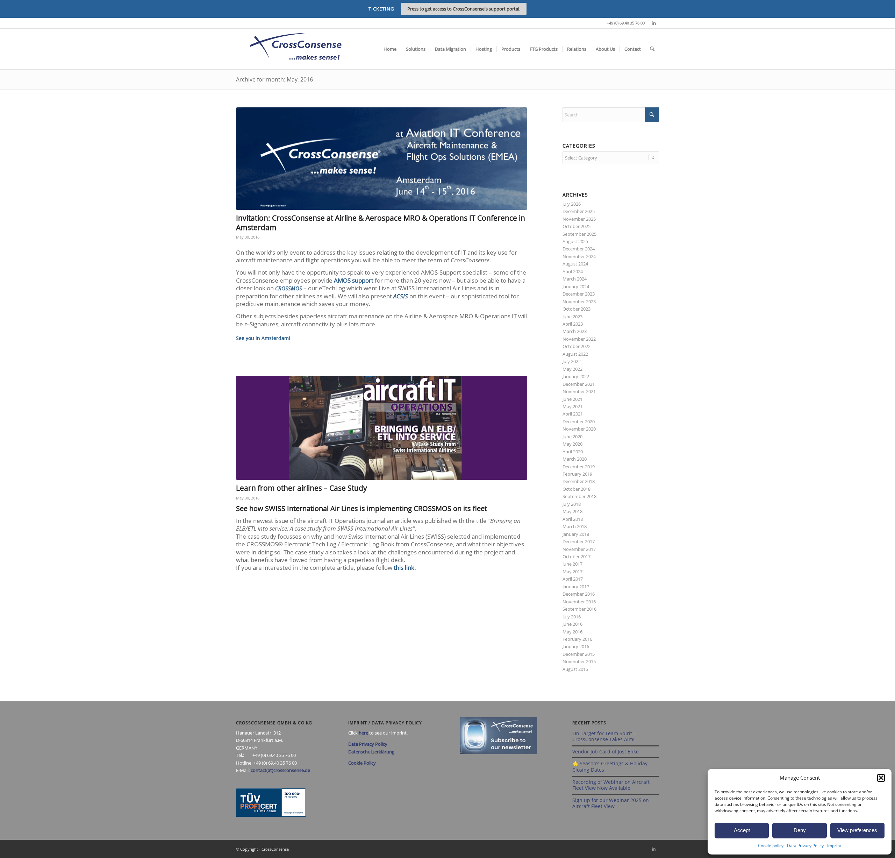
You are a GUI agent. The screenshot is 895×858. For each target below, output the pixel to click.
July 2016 (572, 617)
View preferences (857, 830)
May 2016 (572, 632)
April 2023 (573, 324)
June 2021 (572, 399)
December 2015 (579, 654)
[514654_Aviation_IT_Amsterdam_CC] (381, 158)
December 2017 (579, 541)
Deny (800, 830)
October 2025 (576, 226)
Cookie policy (770, 846)
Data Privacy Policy (805, 846)
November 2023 (579, 301)
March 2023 (575, 331)
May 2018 (572, 511)
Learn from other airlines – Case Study (301, 488)
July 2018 (572, 504)
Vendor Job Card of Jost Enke (605, 751)
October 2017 (576, 556)
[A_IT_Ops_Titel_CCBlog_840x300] (381, 428)
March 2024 (575, 279)
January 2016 (576, 646)
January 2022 (576, 376)
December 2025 (579, 211)
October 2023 (576, 309)
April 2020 (573, 451)
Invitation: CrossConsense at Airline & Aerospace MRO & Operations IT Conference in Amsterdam (380, 222)
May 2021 (572, 406)
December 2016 (579, 594)
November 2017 (579, 549)
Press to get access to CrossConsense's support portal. (463, 9)
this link (404, 567)
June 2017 (572, 564)
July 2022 (572, 361)
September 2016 (579, 609)
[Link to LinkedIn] (654, 23)
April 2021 (573, 414)
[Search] (652, 49)
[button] (881, 777)
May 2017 (572, 571)
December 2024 (579, 249)
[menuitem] (390, 49)
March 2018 (575, 526)
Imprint (834, 846)
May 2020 (572, 444)
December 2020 (579, 421)
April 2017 (573, 579)
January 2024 (576, 286)
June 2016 (572, 624)
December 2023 (579, 294)
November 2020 (579, 429)
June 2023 (572, 316)
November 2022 (579, 339)
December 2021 (579, 384)
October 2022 (576, 346)
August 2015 (575, 669)
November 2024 (579, 256)
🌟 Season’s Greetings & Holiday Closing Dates (609, 766)
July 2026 (572, 204)
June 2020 (572, 436)
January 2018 (576, 534)
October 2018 (576, 489)
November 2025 (579, 219)
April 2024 (573, 271)
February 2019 (577, 474)
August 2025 (575, 241)
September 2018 (579, 496)
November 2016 (579, 601)
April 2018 (573, 519)
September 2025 (579, 234)
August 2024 (575, 264)
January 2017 (576, 586)
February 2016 (577, 639)
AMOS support (353, 280)
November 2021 (579, 391)
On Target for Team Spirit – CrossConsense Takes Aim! (604, 736)
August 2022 (575, 354)
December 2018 (579, 481)
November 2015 (579, 661)
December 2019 (579, 466)
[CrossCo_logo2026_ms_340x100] (295, 49)
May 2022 (572, 369)
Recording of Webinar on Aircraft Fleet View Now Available (611, 785)
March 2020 (575, 459)
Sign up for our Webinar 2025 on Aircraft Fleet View (610, 803)
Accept (742, 830)
